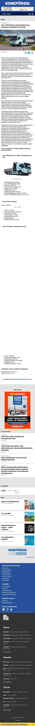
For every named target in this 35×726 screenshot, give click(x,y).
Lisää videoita (30, 557)
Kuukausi (15, 490)
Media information (7, 603)
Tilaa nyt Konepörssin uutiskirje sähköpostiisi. (14, 724)
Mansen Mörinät (6, 570)
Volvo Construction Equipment (19, 58)
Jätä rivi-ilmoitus (7, 576)
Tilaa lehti (5, 588)
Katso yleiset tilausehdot (9, 594)
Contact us (5, 601)
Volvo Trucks (5, 58)
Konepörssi (5, 568)
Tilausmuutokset (7, 590)
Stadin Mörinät (6, 572)
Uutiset (4, 14)
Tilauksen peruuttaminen (9, 592)
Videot (9, 14)
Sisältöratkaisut (6, 574)
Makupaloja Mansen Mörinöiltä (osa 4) (21, 379)
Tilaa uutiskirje (6, 586)
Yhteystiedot (5, 578)
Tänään (3, 490)
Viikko (9, 490)
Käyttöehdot (5, 580)
